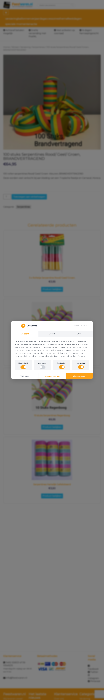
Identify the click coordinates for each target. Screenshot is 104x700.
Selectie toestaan (52, 376)
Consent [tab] (25, 334)
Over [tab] (79, 334)
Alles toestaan (79, 376)
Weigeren (24, 376)
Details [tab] (52, 334)
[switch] (23, 367)
